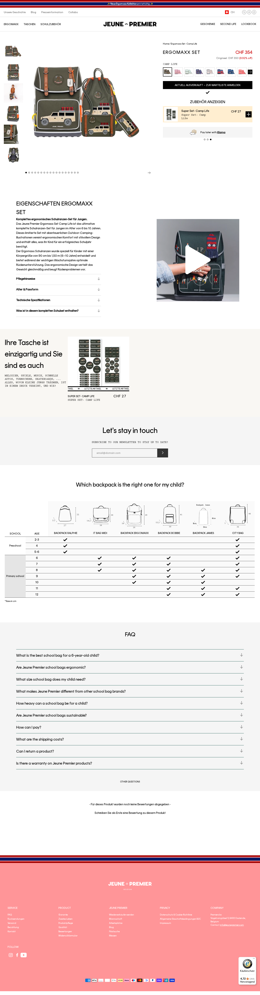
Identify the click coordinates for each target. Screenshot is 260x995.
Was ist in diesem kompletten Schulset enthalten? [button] (47, 310)
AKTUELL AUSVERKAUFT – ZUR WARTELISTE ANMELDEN (207, 85)
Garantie (63, 914)
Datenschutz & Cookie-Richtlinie (176, 914)
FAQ (10, 914)
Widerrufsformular (67, 935)
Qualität (62, 927)
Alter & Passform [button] (27, 289)
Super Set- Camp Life (195, 111)
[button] (244, 12)
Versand (12, 923)
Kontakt (12, 931)
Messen (113, 935)
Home (166, 43)
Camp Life (170, 64)
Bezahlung (13, 927)
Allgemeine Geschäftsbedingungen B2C (180, 919)
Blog (111, 927)
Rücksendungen (16, 919)
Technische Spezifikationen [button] (33, 300)
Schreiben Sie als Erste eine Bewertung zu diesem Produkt (130, 813)
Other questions (130, 781)
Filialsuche (114, 931)
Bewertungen (65, 931)
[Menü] (254, 959)
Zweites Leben (65, 919)
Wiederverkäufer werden (121, 914)
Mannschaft (115, 919)
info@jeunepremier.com (232, 925)
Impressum (165, 923)
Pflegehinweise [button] (25, 278)
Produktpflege (65, 923)
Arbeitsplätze (115, 923)
